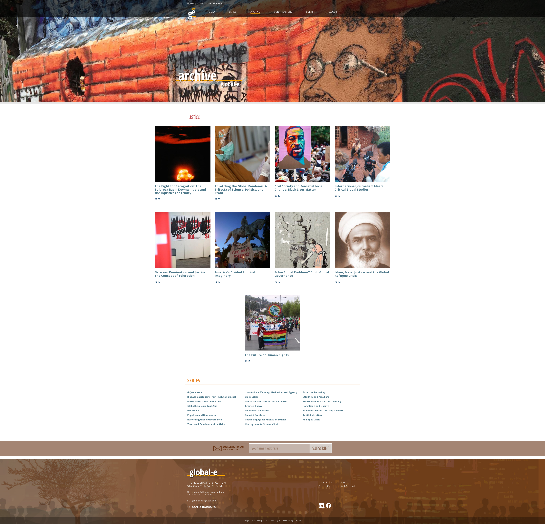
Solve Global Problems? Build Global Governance (302, 274)
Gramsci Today (253, 406)
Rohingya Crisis (311, 419)
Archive (255, 11)
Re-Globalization (312, 415)
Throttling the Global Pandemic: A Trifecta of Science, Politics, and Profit (241, 189)
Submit (310, 11)
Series (232, 11)
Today (211, 11)
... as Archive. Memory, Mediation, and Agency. (271, 392)
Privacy (344, 482)
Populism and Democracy (201, 415)
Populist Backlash (255, 415)
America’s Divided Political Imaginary (235, 274)
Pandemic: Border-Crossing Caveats (323, 410)
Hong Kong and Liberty (316, 406)
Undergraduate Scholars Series (262, 424)
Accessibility (324, 486)
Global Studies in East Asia (202, 406)
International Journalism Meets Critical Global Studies (359, 187)
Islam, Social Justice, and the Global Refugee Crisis (362, 274)
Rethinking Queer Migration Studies (265, 419)
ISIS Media (193, 410)
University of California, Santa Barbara (204, 3)
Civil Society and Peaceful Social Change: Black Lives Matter (299, 187)
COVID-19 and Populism (316, 396)
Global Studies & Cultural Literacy (322, 401)
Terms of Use (325, 482)
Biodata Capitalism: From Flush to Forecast (211, 396)
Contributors (283, 11)
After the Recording (314, 392)
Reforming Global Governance (204, 419)
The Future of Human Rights (267, 355)
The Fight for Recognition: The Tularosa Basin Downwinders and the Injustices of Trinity (180, 189)
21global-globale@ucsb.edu (202, 500)
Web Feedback (348, 486)
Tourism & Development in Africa (206, 424)
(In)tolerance (194, 392)
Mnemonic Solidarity (257, 410)
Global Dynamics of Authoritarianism (266, 401)
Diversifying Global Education (204, 401)
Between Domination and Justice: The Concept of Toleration (180, 274)
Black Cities (251, 396)
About (333, 11)
